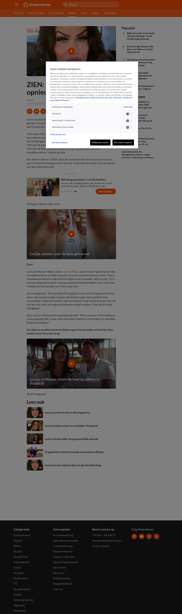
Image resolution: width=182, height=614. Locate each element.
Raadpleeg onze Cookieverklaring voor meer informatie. (99, 98)
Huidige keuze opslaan (100, 142)
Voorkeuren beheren (60, 142)
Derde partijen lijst (58, 134)
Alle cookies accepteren (123, 142)
